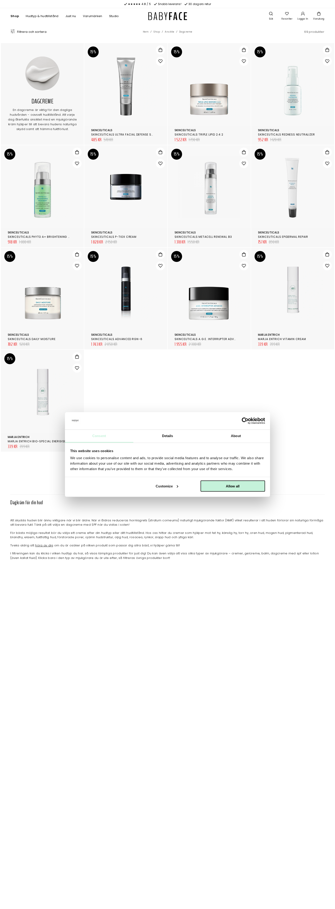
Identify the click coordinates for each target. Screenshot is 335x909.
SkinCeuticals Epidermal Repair (283, 237)
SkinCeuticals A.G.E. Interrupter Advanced (209, 339)
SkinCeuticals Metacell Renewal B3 (203, 237)
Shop (14, 16)
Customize (164, 486)
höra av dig (44, 545)
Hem (146, 31)
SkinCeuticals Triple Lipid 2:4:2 (199, 134)
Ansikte (169, 31)
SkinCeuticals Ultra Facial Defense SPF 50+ (126, 134)
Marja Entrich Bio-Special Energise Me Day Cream (48, 441)
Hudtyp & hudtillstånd (42, 16)
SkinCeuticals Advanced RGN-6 (116, 339)
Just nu (70, 16)
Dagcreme (185, 31)
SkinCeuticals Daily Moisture (31, 339)
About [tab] (236, 436)
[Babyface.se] (167, 16)
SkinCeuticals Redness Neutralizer (286, 134)
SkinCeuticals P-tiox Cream (114, 237)
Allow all (233, 486)
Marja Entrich (269, 335)
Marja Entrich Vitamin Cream (282, 339)
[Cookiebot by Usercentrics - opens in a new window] (245, 420)
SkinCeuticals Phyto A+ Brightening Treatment (46, 237)
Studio (114, 16)
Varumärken (92, 16)
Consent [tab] (99, 436)
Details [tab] (167, 436)
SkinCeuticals (101, 130)
